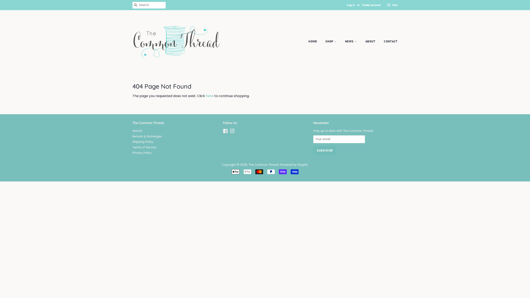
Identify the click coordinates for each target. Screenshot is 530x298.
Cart (395, 5)
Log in (351, 5)
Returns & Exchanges (147, 136)
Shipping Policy (142, 142)
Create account (371, 5)
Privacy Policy (142, 153)
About (370, 41)
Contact (391, 41)
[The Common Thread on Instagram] (232, 132)
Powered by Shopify (294, 165)
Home (312, 41)
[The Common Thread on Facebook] (225, 132)
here (209, 96)
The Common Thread (263, 165)
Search (137, 131)
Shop (329, 41)
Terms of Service (144, 147)
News (350, 41)
